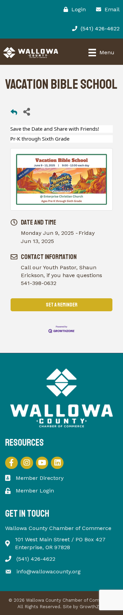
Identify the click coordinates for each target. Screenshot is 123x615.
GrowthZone (93, 606)
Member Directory (40, 478)
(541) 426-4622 (35, 559)
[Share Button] (26, 111)
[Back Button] (14, 113)
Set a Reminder (62, 304)
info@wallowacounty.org (48, 571)
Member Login (35, 490)
